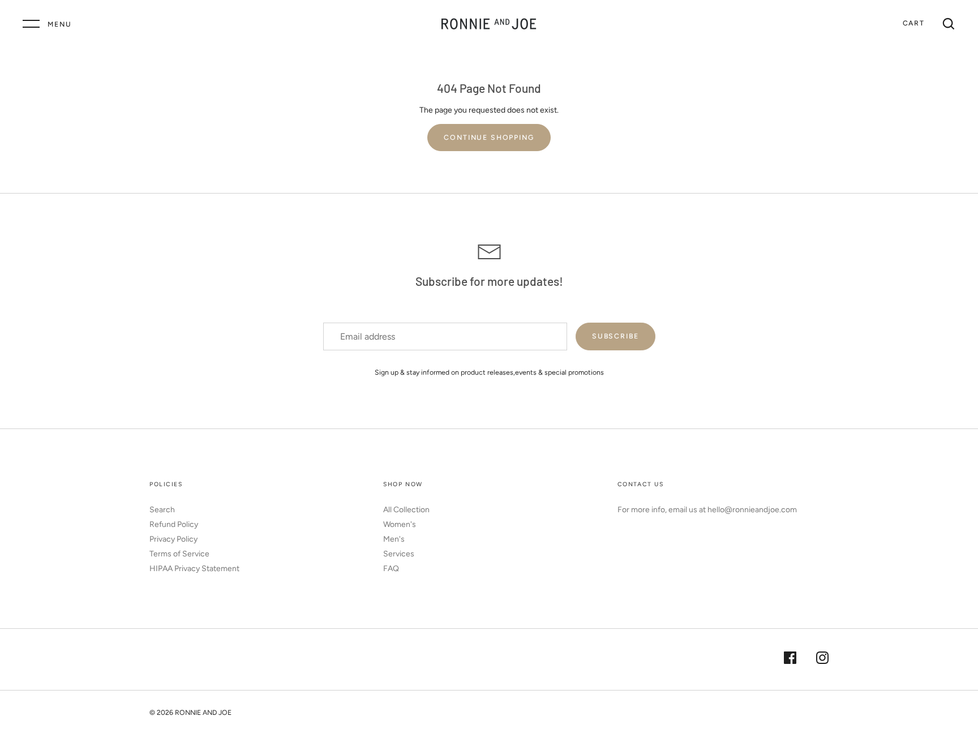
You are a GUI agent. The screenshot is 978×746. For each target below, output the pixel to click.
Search (162, 510)
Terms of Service (179, 554)
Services (398, 554)
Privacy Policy (173, 539)
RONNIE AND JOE (203, 712)
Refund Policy (173, 524)
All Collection (406, 510)
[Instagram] (822, 659)
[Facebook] (790, 659)
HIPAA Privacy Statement (194, 568)
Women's (399, 524)
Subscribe (615, 336)
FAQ (391, 568)
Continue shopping (489, 137)
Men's (394, 539)
